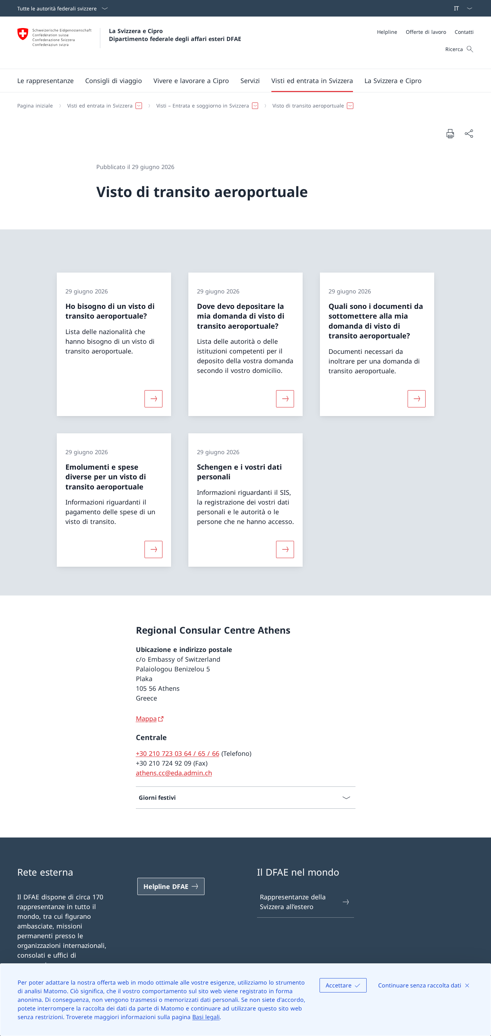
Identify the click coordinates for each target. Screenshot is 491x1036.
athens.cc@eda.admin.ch (174, 772)
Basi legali (206, 1017)
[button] (45, 80)
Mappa (146, 718)
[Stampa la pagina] (450, 133)
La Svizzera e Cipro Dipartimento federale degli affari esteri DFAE (175, 35)
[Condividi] (468, 133)
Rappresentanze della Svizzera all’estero (293, 902)
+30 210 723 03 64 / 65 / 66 (177, 753)
